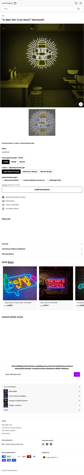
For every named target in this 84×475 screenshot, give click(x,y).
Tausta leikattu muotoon (34, 180)
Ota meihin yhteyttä (8, 430)
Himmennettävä (11, 180)
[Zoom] (81, 104)
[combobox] (42, 8)
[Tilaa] (77, 374)
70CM (5, 162)
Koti (3, 16)
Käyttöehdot (6, 433)
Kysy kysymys (8, 254)
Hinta (4, 149)
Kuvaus (5, 244)
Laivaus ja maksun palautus (13, 249)
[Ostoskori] (76, 3)
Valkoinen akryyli (29, 171)
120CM (22, 162)
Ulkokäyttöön (55, 180)
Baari (11, 262)
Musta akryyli (46, 171)
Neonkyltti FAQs (7, 425)
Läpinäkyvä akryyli (11, 171)
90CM (13, 162)
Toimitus (4, 185)
